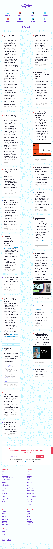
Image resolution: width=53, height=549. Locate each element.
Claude (28, 511)
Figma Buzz (4, 514)
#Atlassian (43, 159)
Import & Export (5, 485)
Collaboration (5, 476)
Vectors (4, 501)
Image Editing (5, 484)
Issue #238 (6, 106)
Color (28, 477)
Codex (28, 513)
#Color (36, 65)
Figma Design (5, 516)
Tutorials (29, 504)
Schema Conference (32, 499)
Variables (4, 499)
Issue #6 (36, 376)
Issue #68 (37, 209)
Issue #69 (6, 269)
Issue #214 (37, 64)
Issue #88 (6, 228)
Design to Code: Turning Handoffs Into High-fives (11, 299)
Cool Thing (29, 482)
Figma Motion (5, 519)
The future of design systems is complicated (10, 171)
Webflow (29, 524)
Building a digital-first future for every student (42, 74)
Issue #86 (37, 184)
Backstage (29, 476)
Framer (29, 516)
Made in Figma (30, 493)
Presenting (4, 491)
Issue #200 (6, 159)
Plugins (3, 490)
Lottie (28, 517)
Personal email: (13, 456)
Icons (28, 491)
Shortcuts (4, 495)
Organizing (29, 495)
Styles (3, 496)
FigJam (3, 513)
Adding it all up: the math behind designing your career (11, 394)
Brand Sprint (39, 306)
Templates (29, 501)
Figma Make (4, 517)
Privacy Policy (30, 459)
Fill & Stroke (4, 482)
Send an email (5, 534)
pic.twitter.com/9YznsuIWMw (11, 377)
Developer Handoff (6, 479)
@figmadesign (8, 366)
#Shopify (6, 193)
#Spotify (11, 193)
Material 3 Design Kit (11, 277)
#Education (37, 104)
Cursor (29, 514)
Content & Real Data (32, 480)
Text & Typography (6, 498)
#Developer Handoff (8, 229)
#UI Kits (14, 160)
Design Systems (31, 488)
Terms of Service (38, 459)
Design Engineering (31, 487)
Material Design (40, 369)
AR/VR (28, 474)
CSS (28, 485)
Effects (3, 480)
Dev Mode (4, 511)
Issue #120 (37, 103)
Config (28, 479)
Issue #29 (6, 414)
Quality (29, 498)
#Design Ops (37, 159)
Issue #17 (6, 433)
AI (27, 472)
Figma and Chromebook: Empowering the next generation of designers (11, 240)
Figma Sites (4, 521)
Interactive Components (7, 487)
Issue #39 (37, 325)
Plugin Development (31, 496)
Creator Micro (30, 484)
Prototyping (4, 493)
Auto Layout (4, 474)
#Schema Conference (43, 245)
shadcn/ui (29, 521)
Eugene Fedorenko (30, 545)
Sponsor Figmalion (6, 532)
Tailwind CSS (30, 522)
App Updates (5, 472)
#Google (6, 107)
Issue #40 (6, 384)
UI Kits (28, 506)
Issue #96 (37, 157)
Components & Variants (7, 477)
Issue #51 (6, 289)
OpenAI (29, 519)
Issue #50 (37, 296)
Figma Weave (5, 524)
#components (9, 365)
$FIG (28, 471)
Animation (4, 471)
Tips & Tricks (30, 502)
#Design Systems (8, 160)
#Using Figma (38, 362)
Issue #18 (37, 360)
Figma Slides (4, 522)
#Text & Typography (39, 210)
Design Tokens (30, 490)
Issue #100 (6, 190)
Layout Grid (4, 488)
